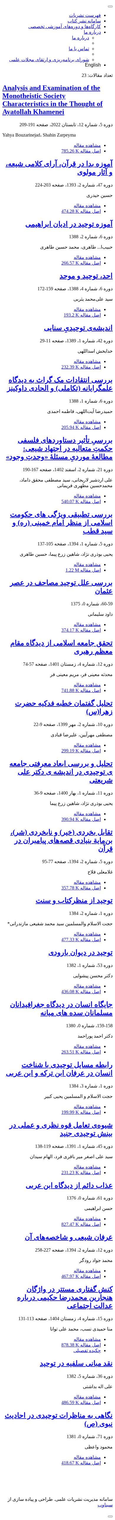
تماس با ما (79, 48)
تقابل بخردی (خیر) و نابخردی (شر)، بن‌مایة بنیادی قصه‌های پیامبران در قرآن (61, 840)
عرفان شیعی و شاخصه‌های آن (69, 1237)
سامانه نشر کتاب (84, 20)
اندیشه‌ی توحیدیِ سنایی (78, 328)
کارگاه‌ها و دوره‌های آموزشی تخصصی (64, 26)
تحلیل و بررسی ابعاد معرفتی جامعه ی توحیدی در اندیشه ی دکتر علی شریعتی (61, 772)
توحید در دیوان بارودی (80, 952)
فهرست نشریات (85, 15)
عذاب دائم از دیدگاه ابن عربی (69, 1185)
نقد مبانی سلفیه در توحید (76, 1363)
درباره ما (92, 32)
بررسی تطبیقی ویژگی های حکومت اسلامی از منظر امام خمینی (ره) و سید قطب (61, 523)
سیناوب (105, 1504)
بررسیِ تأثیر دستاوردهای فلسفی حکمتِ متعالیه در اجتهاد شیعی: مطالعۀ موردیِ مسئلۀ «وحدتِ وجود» (59, 448)
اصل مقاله (81, 150)
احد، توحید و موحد (86, 276)
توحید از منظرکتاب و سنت (74, 900)
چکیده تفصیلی (87, 1350)
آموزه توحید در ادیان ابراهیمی (69, 224)
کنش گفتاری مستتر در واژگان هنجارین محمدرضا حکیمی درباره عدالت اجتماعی (65, 1297)
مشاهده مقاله (87, 145)
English (93, 64)
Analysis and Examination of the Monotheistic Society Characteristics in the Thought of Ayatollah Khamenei (52, 100)
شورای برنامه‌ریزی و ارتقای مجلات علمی (49, 59)
